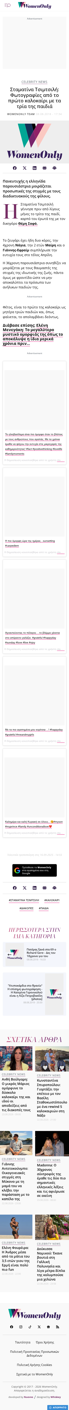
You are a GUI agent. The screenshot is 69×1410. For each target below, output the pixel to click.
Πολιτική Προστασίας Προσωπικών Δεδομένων (34, 1354)
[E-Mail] (44, 168)
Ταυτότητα (22, 1342)
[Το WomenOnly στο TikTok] (30, 1327)
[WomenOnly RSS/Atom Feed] (57, 1327)
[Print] (54, 168)
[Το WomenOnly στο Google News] (48, 1327)
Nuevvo (28, 1397)
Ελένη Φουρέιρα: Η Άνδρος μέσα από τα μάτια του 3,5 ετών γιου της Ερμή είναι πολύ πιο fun (16, 1258)
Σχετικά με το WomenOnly (34, 1374)
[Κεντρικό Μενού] (7, 5)
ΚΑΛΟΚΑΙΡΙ (52, 900)
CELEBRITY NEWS (34, 82)
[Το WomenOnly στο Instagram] (21, 1327)
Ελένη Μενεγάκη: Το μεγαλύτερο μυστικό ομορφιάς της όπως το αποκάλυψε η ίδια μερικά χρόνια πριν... (33, 334)
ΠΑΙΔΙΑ (44, 908)
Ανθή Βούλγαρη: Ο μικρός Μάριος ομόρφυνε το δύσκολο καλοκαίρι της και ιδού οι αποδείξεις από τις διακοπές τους (16, 1094)
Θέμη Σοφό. (28, 223)
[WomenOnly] (34, 5)
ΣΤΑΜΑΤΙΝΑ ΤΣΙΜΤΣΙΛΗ (24, 900)
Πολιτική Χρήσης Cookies (34, 1365)
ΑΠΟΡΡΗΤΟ (59, 1407)
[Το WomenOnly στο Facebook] (11, 1327)
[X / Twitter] (24, 168)
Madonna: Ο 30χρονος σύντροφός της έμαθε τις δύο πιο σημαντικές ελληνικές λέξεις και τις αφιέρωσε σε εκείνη (51, 1180)
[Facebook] (14, 168)
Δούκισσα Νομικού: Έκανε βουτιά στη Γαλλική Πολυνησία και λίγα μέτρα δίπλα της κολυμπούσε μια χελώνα (51, 1264)
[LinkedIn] (34, 168)
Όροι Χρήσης (45, 1342)
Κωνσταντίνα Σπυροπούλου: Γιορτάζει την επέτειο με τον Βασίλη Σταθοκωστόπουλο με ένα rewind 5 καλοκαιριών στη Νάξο (52, 1097)
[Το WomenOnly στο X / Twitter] (39, 1327)
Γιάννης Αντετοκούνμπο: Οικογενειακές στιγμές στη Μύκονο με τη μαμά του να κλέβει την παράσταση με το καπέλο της (15, 1181)
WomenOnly (34, 1314)
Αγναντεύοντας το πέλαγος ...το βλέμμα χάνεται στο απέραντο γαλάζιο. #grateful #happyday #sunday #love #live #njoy (32, 637)
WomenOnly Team (21, 114)
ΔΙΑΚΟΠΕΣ (27, 908)
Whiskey (56, 1397)
